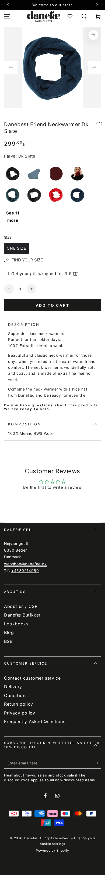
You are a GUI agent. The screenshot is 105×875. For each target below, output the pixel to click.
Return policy (18, 704)
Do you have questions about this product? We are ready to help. (51, 407)
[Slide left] (8, 5)
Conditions (16, 695)
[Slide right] (96, 5)
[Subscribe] (98, 763)
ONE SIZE (16, 248)
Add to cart (52, 305)
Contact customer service (32, 678)
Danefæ (30, 838)
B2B (8, 641)
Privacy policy (19, 713)
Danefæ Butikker (22, 615)
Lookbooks (16, 623)
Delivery (13, 686)
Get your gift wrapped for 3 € (41, 273)
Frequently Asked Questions (34, 721)
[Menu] (7, 16)
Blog (9, 632)
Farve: (10, 156)
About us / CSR (20, 606)
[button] (84, 16)
